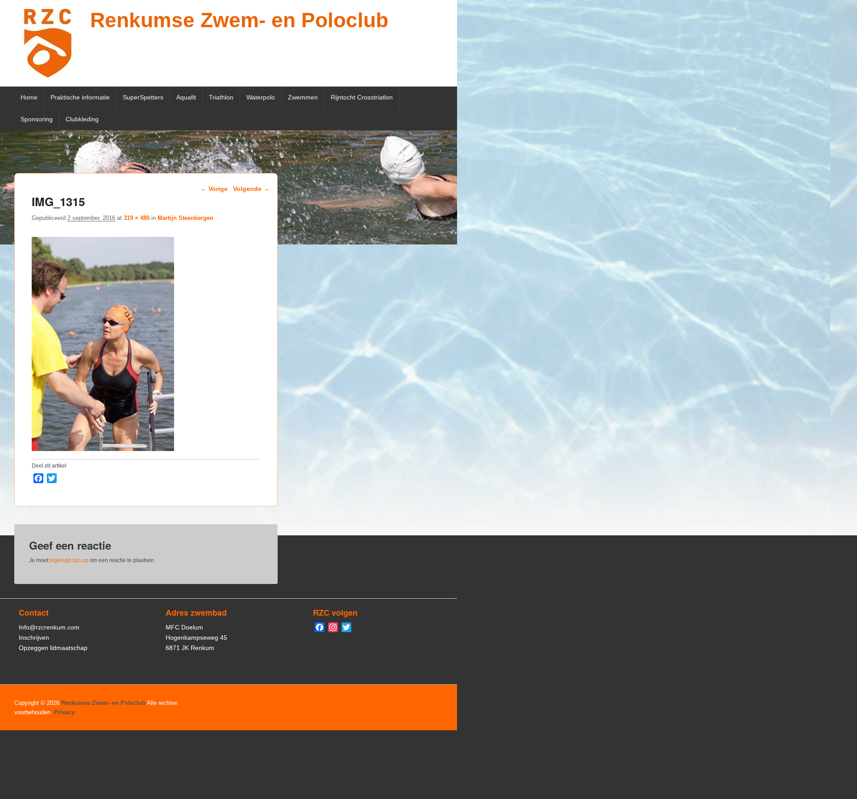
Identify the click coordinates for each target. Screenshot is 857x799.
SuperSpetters (143, 97)
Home (29, 97)
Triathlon (221, 97)
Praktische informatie (80, 97)
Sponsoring (37, 119)
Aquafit (186, 97)
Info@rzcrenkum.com (49, 627)
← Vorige (214, 188)
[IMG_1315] (103, 448)
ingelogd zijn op (69, 560)
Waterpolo (260, 97)
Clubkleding (82, 119)
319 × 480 (137, 218)
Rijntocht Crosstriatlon (362, 97)
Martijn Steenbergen (185, 218)
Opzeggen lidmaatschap (53, 647)
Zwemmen (303, 97)
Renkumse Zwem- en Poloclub (239, 20)
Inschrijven (34, 637)
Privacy (64, 712)
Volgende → (251, 188)
